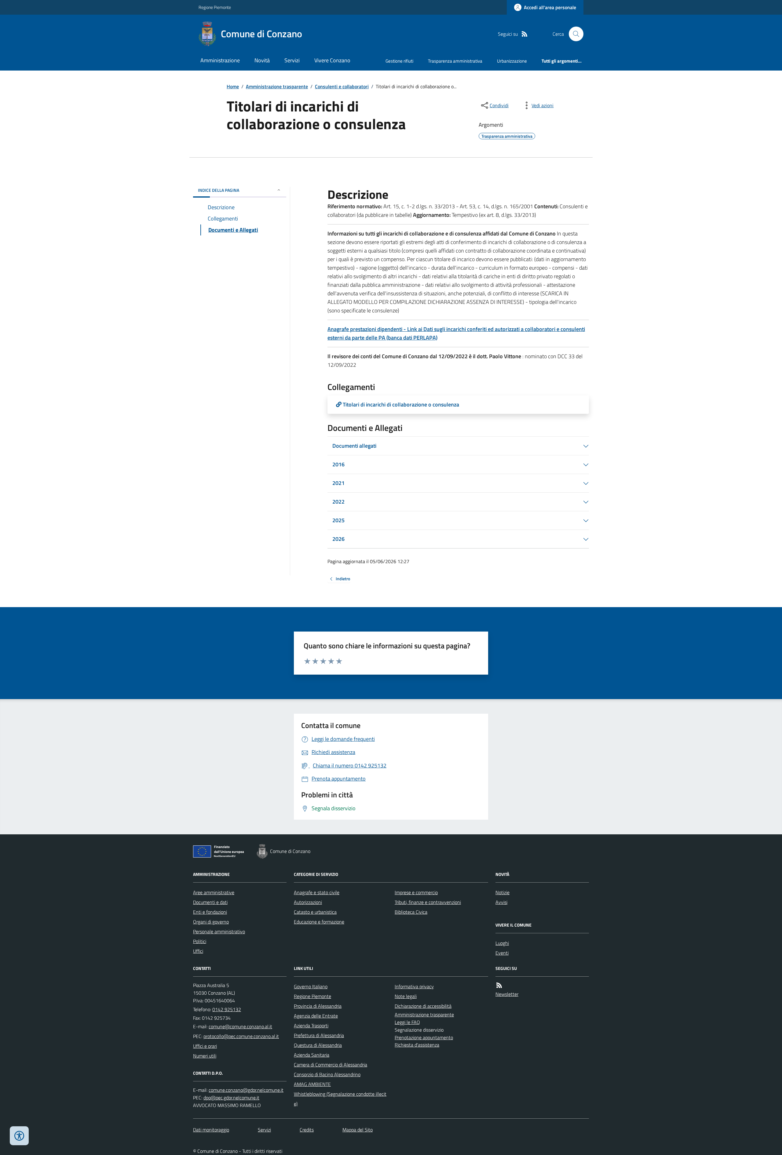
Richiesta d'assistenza (417, 1044)
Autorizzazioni (308, 902)
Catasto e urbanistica (315, 912)
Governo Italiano (310, 986)
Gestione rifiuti (399, 60)
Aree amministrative (213, 892)
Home (233, 86)
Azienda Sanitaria (311, 1054)
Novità (262, 60)
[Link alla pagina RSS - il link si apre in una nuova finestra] (524, 34)
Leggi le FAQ (407, 1022)
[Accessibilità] (19, 1136)
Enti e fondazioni (210, 912)
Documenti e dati (210, 902)
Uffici (198, 951)
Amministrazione (220, 60)
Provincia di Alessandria (318, 1006)
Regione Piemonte (215, 7)
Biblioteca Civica (411, 912)
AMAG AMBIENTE (312, 1084)
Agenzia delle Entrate (316, 1015)
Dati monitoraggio (211, 1129)
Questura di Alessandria (318, 1045)
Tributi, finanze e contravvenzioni (428, 902)
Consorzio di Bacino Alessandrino (327, 1074)
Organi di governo (211, 921)
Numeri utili (204, 1055)
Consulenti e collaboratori (342, 86)
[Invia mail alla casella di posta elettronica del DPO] (246, 1090)
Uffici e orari (205, 1046)
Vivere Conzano (332, 60)
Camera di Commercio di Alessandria (330, 1064)
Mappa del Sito (357, 1129)
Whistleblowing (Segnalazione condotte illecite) (340, 1098)
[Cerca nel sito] (573, 34)
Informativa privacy (414, 986)
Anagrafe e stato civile (316, 892)
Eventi (502, 952)
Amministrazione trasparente (277, 86)
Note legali (406, 996)
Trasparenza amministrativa (455, 60)
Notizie (502, 892)
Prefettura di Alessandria (319, 1035)
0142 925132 (226, 1009)
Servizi (292, 60)
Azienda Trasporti (311, 1025)
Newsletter (506, 994)
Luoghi (502, 943)
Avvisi (501, 902)
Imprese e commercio (416, 892)
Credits (307, 1129)
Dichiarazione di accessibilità (423, 1006)
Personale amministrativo (219, 931)
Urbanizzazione (512, 60)
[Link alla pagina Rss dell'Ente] (499, 985)
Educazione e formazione (319, 921)
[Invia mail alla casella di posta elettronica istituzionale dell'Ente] (240, 1026)
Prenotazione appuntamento (424, 1037)
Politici (199, 941)
